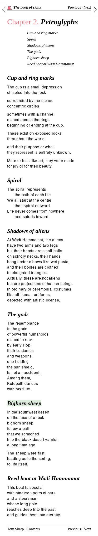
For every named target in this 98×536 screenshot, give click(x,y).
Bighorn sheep (38, 58)
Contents (33, 529)
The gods (34, 52)
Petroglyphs (42, 21)
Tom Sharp (15, 529)
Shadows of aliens (40, 45)
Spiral (31, 39)
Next (87, 7)
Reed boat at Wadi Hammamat (50, 64)
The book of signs (27, 7)
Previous (74, 7)
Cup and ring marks (42, 33)
